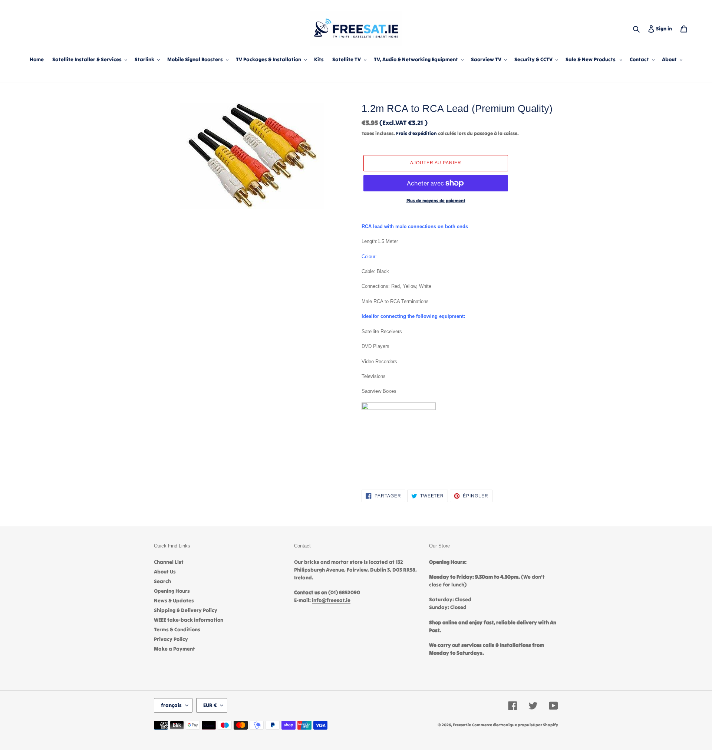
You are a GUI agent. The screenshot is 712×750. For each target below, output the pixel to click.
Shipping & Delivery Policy (185, 610)
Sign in (665, 28)
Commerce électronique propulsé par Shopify (515, 724)
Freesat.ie (462, 724)
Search (162, 581)
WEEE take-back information (188, 619)
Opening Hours (172, 591)
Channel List (169, 562)
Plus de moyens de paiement (435, 200)
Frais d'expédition (416, 133)
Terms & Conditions (177, 629)
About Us (165, 571)
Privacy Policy (171, 639)
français (171, 705)
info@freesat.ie (331, 600)
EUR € (210, 705)
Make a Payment (174, 648)
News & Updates (174, 600)
